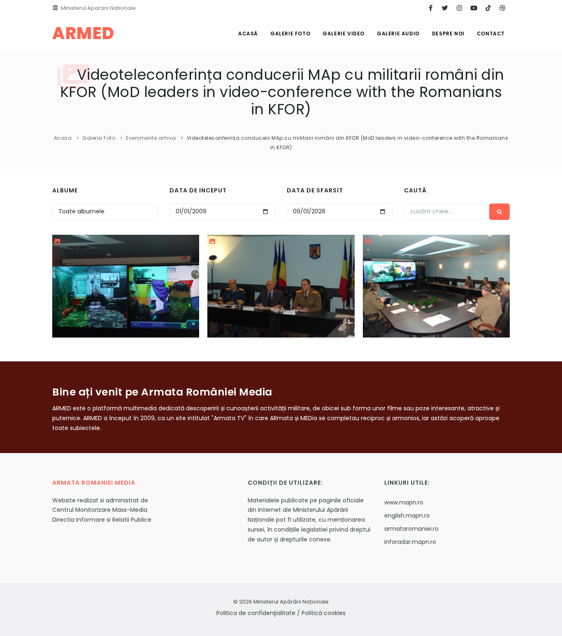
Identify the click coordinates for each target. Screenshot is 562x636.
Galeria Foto (98, 137)
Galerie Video (344, 33)
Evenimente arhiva (151, 137)
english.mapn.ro (407, 515)
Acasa (63, 137)
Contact (491, 33)
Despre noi (448, 33)
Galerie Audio (398, 33)
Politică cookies (324, 613)
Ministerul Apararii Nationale (98, 8)
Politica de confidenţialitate (255, 613)
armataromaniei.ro (411, 529)
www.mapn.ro (403, 502)
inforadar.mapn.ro (410, 542)
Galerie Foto (290, 33)
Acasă (248, 33)
